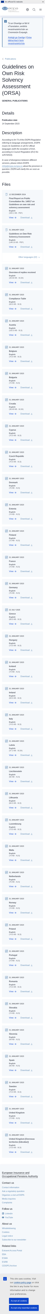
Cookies (5, 1232)
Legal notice (7, 1236)
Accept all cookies (19, 1301)
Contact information (10, 1187)
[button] (12, 217)
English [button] (27, 10)
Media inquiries (9, 1199)
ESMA (5, 1258)
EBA (4, 1254)
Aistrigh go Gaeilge (16, 37)
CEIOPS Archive (9, 1266)
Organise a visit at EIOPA (13, 1195)
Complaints (7, 1203)
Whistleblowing (9, 1228)
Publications (10, 59)
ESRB (5, 1262)
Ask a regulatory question (13, 1191)
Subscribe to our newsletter (14, 1240)
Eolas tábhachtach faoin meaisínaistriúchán (20, 40)
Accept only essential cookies (24, 1308)
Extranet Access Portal (12, 1250)
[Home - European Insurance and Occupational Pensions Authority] (13, 10)
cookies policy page (22, 1282)
